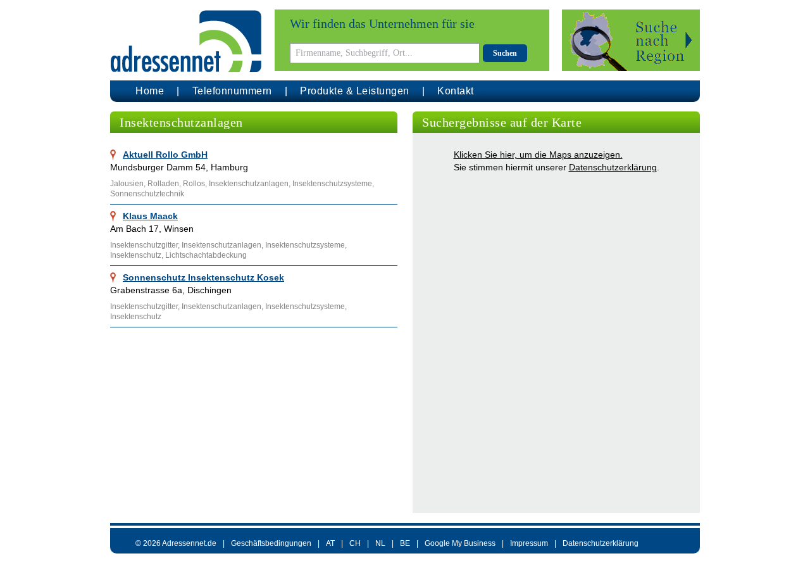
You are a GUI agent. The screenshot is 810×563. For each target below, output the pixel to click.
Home (149, 90)
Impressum (529, 543)
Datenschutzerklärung (613, 167)
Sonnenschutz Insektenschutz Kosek (203, 277)
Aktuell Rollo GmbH (165, 154)
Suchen (505, 53)
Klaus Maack (150, 216)
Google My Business (460, 543)
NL (380, 543)
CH (355, 543)
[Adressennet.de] (186, 41)
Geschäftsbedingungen (271, 543)
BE (405, 543)
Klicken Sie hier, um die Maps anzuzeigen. (538, 154)
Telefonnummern (232, 90)
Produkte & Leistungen (354, 90)
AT (330, 543)
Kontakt (455, 90)
